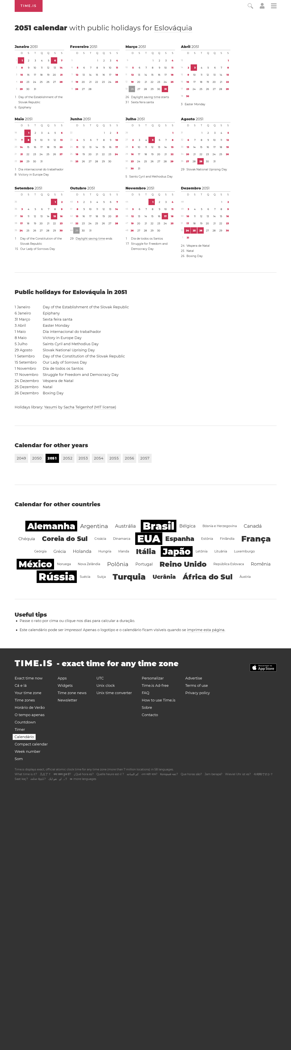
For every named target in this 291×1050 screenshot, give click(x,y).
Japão (177, 551)
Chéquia (26, 538)
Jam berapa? (213, 774)
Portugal (144, 564)
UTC (100, 678)
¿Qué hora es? (84, 774)
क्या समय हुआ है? (62, 774)
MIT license (105, 407)
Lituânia (220, 551)
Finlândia (227, 539)
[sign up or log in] (262, 7)
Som (19, 759)
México (35, 564)
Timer (20, 729)
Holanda (82, 551)
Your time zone (28, 693)
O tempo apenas (30, 715)
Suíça (101, 577)
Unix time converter (114, 693)
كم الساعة (133, 774)
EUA (148, 538)
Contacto (150, 715)
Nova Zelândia (89, 564)
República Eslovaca (228, 564)
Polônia (117, 564)
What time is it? (26, 774)
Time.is (29, 6)
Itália (146, 551)
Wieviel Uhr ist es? (238, 774)
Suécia (85, 577)
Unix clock (105, 685)
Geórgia (40, 551)
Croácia (100, 539)
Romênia (261, 564)
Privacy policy (197, 693)
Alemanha (51, 526)
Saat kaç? (21, 779)
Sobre (147, 707)
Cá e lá (21, 685)
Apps (62, 678)
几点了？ (45, 774)
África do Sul (208, 576)
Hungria (104, 551)
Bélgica (187, 526)
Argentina (94, 526)
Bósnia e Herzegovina (220, 526)
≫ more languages (83, 779)
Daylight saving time (145, 97)
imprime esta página (205, 630)
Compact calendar (31, 744)
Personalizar (153, 678)
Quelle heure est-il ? (110, 774)
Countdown (25, 722)
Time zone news (72, 693)
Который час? (169, 774)
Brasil (158, 526)
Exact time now (29, 678)
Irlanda (123, 551)
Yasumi (50, 407)
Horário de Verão (30, 707)
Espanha (179, 539)
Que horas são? (191, 774)
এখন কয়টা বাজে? (149, 774)
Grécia (59, 551)
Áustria (245, 577)
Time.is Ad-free (155, 685)
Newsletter (67, 700)
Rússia (57, 576)
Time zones (25, 700)
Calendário (24, 737)
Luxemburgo (244, 551)
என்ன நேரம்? (38, 779)
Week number (27, 751)
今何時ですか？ (263, 774)
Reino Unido (183, 564)
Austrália (125, 526)
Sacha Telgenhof (78, 407)
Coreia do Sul (64, 539)
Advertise (193, 678)
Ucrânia (164, 576)
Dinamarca (121, 539)
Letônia (201, 551)
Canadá (253, 526)
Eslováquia (173, 27)
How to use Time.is (158, 700)
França (256, 539)
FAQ (145, 693)
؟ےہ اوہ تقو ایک (57, 779)
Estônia (207, 539)
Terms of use (196, 685)
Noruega (64, 564)
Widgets (65, 685)
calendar (103, 27)
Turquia (129, 577)
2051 (34, 47)
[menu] (274, 6)
